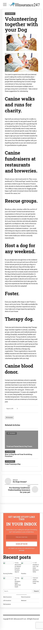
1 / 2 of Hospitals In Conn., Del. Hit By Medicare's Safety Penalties (30, 568)
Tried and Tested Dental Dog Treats (19, 446)
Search (36, 591)
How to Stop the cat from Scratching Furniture (18, 455)
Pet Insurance (9, 417)
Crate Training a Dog (12, 464)
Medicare (23, 600)
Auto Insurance (7, 597)
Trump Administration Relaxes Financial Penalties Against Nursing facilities (12, 568)
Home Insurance (25, 597)
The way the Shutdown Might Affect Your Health (18, 582)
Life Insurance (7, 600)
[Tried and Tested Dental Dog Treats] (21, 439)
